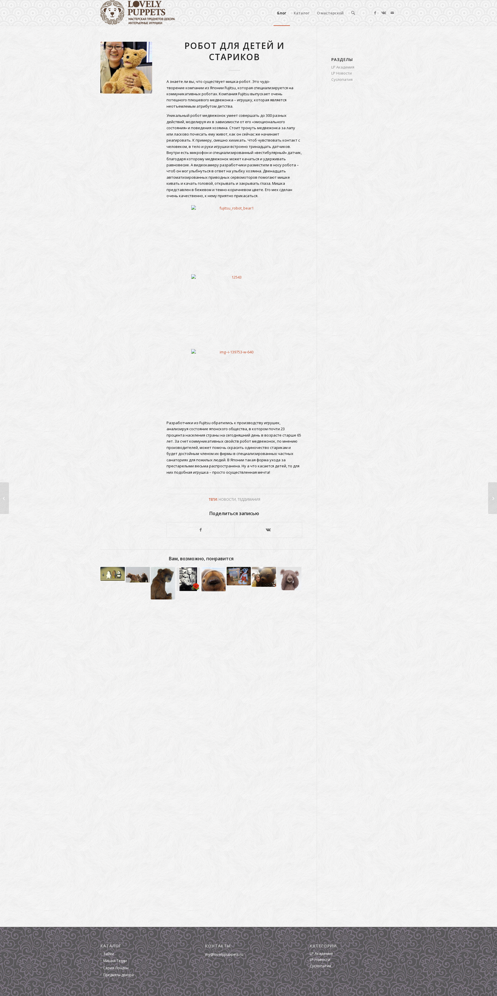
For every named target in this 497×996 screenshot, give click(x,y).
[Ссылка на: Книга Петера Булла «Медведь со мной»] (188, 579)
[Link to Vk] (383, 12)
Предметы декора (118, 974)
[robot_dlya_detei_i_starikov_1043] (126, 68)
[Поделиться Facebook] (200, 529)
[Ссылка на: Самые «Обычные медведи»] (112, 573)
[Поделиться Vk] (268, 529)
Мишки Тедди (115, 960)
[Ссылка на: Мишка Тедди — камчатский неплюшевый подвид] (138, 574)
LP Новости (341, 73)
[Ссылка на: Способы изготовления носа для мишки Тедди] (289, 578)
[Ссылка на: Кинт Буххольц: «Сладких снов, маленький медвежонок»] (239, 576)
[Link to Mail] (392, 12)
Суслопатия (342, 79)
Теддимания (249, 499)
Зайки (108, 953)
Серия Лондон (116, 967)
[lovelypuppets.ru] (137, 13)
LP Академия (342, 67)
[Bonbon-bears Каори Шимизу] (492, 498)
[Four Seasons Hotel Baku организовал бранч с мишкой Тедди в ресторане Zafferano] (4, 498)
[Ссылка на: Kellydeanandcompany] (163, 583)
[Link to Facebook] (375, 12)
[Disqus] (208, 689)
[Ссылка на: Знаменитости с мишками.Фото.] (264, 577)
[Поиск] (353, 13)
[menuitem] (282, 13)
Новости (227, 499)
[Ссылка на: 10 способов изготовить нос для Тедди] (213, 579)
